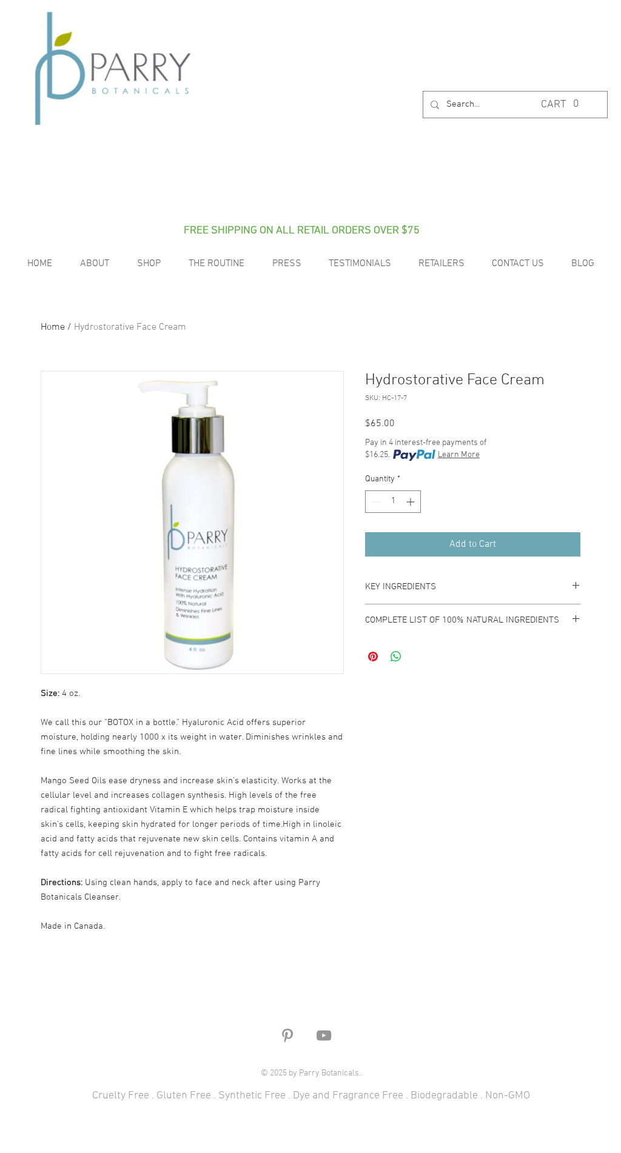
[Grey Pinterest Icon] (287, 1035)
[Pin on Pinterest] (373, 656)
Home (53, 327)
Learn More (459, 455)
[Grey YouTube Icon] (324, 1035)
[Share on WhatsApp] (396, 656)
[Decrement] (374, 501)
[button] (561, 103)
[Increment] (411, 501)
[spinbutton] (393, 501)
